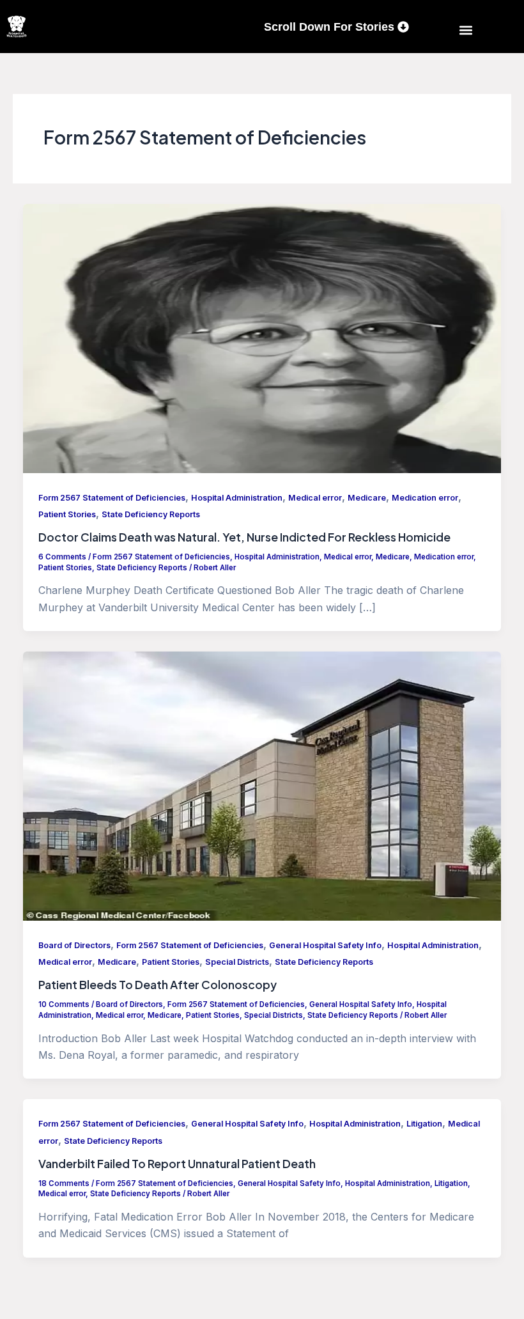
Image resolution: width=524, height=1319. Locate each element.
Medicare (367, 498)
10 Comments (63, 1004)
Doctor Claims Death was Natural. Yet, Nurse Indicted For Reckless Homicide (244, 537)
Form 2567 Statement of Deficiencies (111, 498)
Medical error (315, 498)
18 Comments (63, 1183)
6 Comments (62, 556)
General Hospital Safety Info (325, 945)
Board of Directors (74, 945)
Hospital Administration (236, 498)
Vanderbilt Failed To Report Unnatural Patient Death (177, 1164)
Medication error (425, 498)
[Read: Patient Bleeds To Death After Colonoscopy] (262, 785)
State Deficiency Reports (151, 514)
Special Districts (237, 962)
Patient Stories (67, 514)
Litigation (424, 1123)
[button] (466, 29)
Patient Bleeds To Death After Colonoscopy (157, 985)
